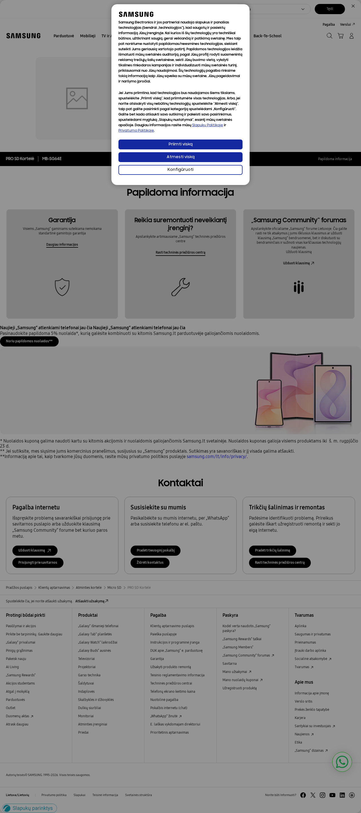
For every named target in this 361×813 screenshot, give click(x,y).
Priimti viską (181, 144)
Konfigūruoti (180, 170)
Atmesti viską (181, 157)
